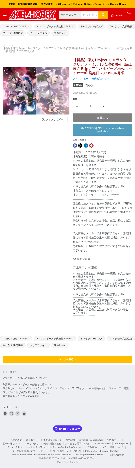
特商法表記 (16, 440)
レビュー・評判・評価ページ (54, 451)
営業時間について (12, 443)
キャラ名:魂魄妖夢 (13, 33)
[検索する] (103, 15)
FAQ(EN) (76, 451)
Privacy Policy (15, 447)
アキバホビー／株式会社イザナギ (54, 26)
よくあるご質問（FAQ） (77, 443)
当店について (117, 447)
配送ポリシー (114, 440)
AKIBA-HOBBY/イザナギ (16, 26)
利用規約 (70, 440)
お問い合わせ (117, 454)
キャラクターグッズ (91, 26)
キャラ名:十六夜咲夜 (121, 26)
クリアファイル (38, 33)
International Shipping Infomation (102, 451)
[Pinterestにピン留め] (91, 145)
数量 (75, 99)
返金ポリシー (33, 440)
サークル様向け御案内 (23, 451)
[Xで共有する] (80, 145)
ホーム (7, 45)
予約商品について (97, 447)
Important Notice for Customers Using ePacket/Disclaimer (41, 454)
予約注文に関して (52, 440)
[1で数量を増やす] (103, 106)
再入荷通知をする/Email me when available (102, 129)
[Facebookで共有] (75, 145)
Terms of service (102, 443)
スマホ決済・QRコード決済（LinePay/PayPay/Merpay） (55, 447)
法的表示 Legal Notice (91, 440)
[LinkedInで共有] (86, 145)
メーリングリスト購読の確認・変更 (43, 443)
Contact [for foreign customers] (90, 454)
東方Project (60, 33)
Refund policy (121, 443)
